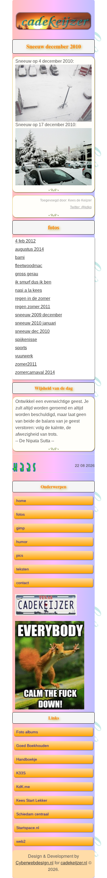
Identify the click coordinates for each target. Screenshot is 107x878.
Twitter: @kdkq (81, 207)
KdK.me (23, 786)
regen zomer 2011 (32, 306)
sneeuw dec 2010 (32, 331)
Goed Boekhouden (32, 745)
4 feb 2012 (25, 241)
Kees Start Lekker (31, 800)
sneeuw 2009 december (38, 315)
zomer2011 (26, 364)
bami (20, 257)
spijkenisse (26, 339)
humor (21, 541)
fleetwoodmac (28, 265)
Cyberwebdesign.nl (35, 862)
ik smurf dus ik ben (33, 282)
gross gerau (26, 274)
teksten (22, 569)
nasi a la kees (28, 290)
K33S (21, 773)
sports (21, 347)
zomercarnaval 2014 (35, 372)
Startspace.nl (27, 827)
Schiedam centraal (32, 814)
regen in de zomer (32, 298)
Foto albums (27, 732)
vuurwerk (24, 356)
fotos (20, 514)
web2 (21, 841)
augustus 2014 (29, 249)
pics (19, 555)
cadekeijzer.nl (74, 862)
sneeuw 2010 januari (35, 323)
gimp (20, 528)
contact (22, 582)
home (21, 500)
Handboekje (26, 759)
